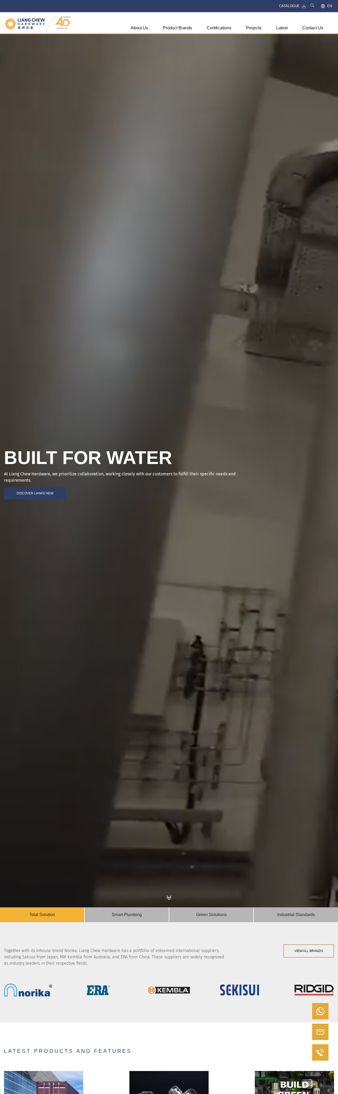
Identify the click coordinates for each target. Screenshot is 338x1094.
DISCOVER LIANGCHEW (35, 493)
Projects (253, 28)
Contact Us (312, 28)
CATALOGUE (289, 6)
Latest (282, 28)
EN (329, 6)
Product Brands (177, 28)
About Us (139, 28)
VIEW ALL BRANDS (308, 951)
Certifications (219, 28)
